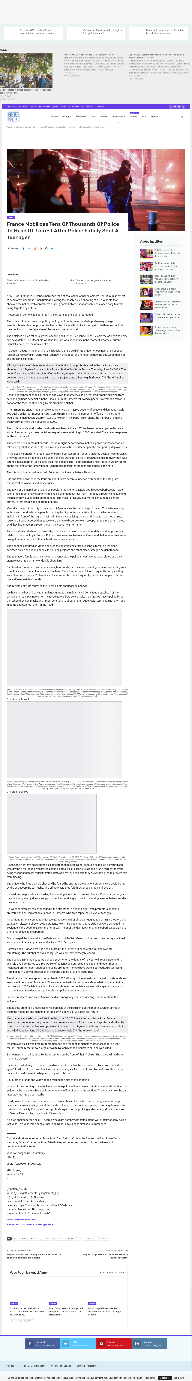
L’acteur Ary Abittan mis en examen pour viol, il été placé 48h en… (167, 304)
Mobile (104, 116)
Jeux (143, 116)
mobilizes (105, 1239)
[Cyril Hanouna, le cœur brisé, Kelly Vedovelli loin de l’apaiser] (146, 292)
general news (45, 1239)
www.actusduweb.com (21, 1219)
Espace (154, 116)
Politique (66, 116)
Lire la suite (179, 1378)
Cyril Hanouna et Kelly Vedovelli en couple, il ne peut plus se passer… (165, 266)
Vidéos (134, 115)
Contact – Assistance (95, 107)
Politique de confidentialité (71, 107)
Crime (16, 1239)
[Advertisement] (90, 11)
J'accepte (165, 1378)
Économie (81, 116)
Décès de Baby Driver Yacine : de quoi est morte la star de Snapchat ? (167, 279)
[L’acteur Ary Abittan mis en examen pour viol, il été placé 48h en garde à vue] (146, 305)
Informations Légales (48, 107)
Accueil (34, 107)
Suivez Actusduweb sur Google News (31, 1224)
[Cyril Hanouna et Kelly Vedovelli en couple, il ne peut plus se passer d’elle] (146, 266)
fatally (25, 1239)
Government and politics (65, 1239)
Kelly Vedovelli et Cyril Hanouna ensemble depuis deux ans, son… (167, 253)
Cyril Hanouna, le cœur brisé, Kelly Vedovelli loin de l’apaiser (167, 292)
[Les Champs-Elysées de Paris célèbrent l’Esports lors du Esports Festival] (106, 1292)
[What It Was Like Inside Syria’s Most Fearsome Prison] (96, 65)
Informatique (118, 116)
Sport (93, 116)
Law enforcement (90, 1239)
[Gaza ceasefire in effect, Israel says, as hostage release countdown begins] (30, 70)
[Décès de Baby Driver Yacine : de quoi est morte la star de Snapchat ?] (146, 279)
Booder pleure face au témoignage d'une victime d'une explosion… (167, 330)
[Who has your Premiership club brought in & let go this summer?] (74, 34)
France (54, 116)
